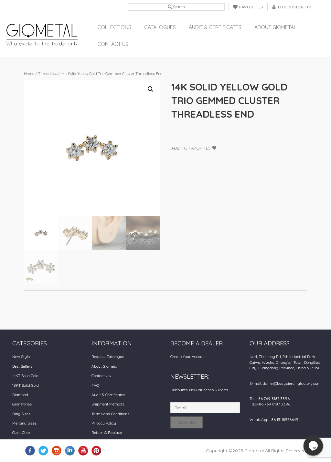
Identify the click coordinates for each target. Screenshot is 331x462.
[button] (150, 89)
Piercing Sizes (24, 423)
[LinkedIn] (70, 450)
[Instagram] (56, 450)
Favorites (251, 7)
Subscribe (186, 422)
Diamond (20, 394)
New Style (21, 356)
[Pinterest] (96, 450)
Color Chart (22, 432)
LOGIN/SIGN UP (295, 7)
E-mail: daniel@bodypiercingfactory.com (285, 383)
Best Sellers (22, 366)
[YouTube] (83, 450)
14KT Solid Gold (25, 375)
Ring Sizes (21, 413)
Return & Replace (106, 432)
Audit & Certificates (215, 27)
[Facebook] (30, 450)
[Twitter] (43, 450)
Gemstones (22, 404)
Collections (114, 27)
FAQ (95, 385)
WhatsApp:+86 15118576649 (274, 419)
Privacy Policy (103, 423)
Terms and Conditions (110, 413)
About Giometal (275, 27)
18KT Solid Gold (25, 385)
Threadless (48, 73)
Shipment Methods (107, 404)
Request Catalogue (107, 356)
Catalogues (160, 27)
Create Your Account (188, 356)
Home (29, 73)
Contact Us (112, 44)
